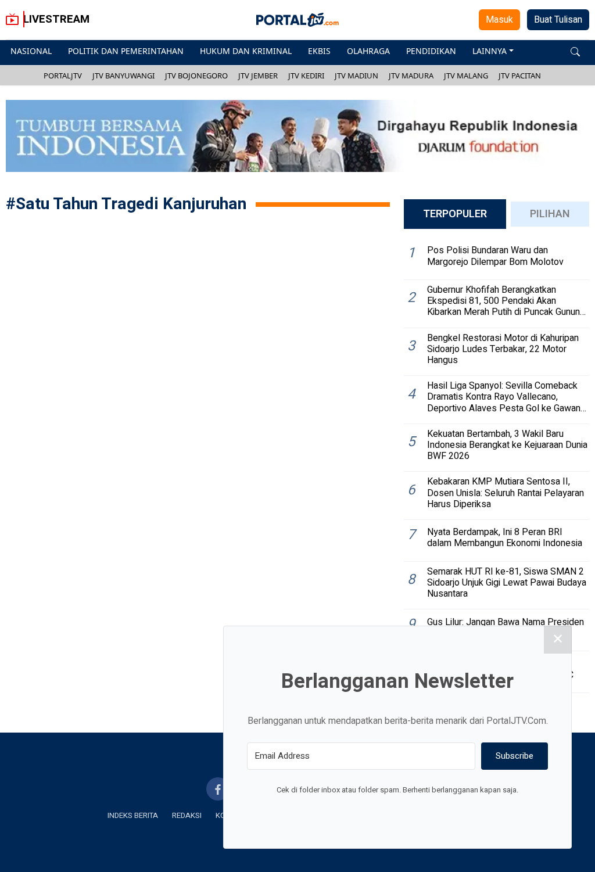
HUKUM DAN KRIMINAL (246, 50)
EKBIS (319, 50)
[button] (575, 51)
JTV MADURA (411, 75)
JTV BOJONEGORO (196, 75)
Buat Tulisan (558, 20)
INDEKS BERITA (132, 815)
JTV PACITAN (520, 75)
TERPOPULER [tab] (455, 214)
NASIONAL (31, 50)
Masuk (499, 20)
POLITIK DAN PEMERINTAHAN (126, 50)
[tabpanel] (496, 465)
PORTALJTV (63, 75)
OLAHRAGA (368, 50)
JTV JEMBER (258, 75)
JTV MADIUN (356, 75)
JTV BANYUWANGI (123, 75)
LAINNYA (489, 50)
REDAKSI (187, 815)
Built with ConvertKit (445, 812)
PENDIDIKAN (431, 50)
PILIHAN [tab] (550, 214)
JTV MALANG (466, 75)
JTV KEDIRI (306, 75)
